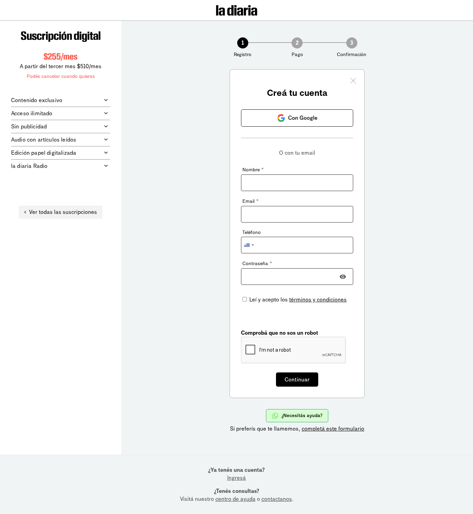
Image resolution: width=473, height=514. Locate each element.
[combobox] (248, 245)
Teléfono (251, 232)
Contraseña (257, 263)
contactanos (276, 499)
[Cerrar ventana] (353, 81)
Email (250, 201)
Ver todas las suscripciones (63, 212)
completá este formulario (333, 428)
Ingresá (236, 478)
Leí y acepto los (297, 299)
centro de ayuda (235, 499)
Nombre (253, 169)
